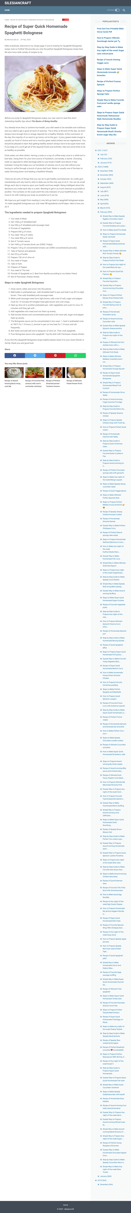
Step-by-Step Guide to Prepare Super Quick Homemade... (111, 1071)
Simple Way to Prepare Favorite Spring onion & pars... (112, 305)
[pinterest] (55, 355)
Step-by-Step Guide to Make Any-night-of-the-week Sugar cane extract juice (110, 50)
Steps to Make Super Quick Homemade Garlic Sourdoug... (113, 822)
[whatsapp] (76, 355)
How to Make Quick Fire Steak (114, 230)
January (106, 163)
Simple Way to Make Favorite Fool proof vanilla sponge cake (110, 103)
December (106, 171)
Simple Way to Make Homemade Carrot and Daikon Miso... (112, 965)
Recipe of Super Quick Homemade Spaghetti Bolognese (111, 375)
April (104, 204)
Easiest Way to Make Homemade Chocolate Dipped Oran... (114, 1152)
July (103, 154)
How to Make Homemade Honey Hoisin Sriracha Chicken (113, 675)
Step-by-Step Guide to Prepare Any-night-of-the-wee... (113, 335)
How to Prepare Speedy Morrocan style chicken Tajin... (112, 948)
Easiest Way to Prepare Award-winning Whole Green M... (114, 1122)
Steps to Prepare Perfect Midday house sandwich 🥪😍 (113, 505)
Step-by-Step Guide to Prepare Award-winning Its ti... (113, 463)
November (106, 175)
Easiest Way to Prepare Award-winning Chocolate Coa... (113, 288)
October (105, 179)
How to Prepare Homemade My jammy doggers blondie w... (114, 911)
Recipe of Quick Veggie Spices (114, 491)
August (105, 187)
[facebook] (15, 355)
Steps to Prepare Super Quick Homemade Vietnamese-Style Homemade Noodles (110, 115)
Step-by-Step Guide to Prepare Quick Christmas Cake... (112, 443)
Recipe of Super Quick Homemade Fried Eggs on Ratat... (113, 1019)
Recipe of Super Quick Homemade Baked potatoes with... (114, 244)
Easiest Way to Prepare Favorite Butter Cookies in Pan (113, 453)
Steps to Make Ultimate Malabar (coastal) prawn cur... (112, 359)
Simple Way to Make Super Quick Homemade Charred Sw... (113, 982)
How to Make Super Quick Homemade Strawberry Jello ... (114, 754)
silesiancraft (18, 3)
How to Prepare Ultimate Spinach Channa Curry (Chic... (112, 624)
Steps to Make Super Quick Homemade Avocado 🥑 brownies (109, 72)
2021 (102, 150)
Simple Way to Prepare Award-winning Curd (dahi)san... (112, 812)
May (104, 200)
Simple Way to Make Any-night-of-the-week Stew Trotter (113, 1169)
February (106, 159)
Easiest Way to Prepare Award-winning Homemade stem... (113, 846)
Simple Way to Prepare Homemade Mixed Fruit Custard (112, 385)
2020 (103, 167)
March (105, 208)
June (104, 195)
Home (7, 10)
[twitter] (35, 355)
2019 (102, 1180)
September (106, 183)
